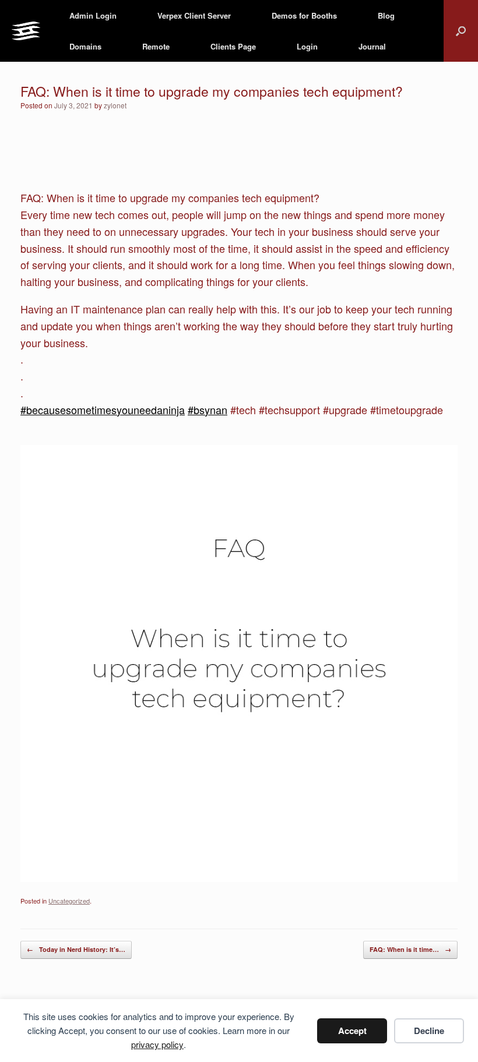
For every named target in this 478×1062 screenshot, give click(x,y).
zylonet (115, 105)
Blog (386, 15)
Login (307, 46)
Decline (429, 1030)
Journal (372, 46)
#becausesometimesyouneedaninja (102, 409)
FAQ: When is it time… (410, 949)
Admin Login (93, 15)
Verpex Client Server (194, 15)
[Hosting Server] (26, 31)
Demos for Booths (304, 15)
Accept (352, 1030)
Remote (156, 46)
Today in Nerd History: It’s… (76, 949)
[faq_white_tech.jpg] (239, 877)
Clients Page (233, 46)
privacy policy (157, 1044)
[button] (461, 31)
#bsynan (207, 409)
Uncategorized (69, 900)
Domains (85, 46)
